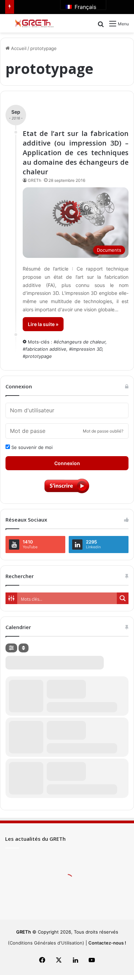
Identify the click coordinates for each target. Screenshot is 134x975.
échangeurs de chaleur (80, 342)
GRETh (34, 180)
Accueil (18, 48)
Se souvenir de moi (31, 447)
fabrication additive (45, 349)
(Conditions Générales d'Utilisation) (46, 943)
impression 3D (87, 349)
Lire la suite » (43, 324)
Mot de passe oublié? (103, 431)
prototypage (38, 356)
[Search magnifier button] (123, 598)
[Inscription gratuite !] (67, 493)
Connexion (67, 463)
